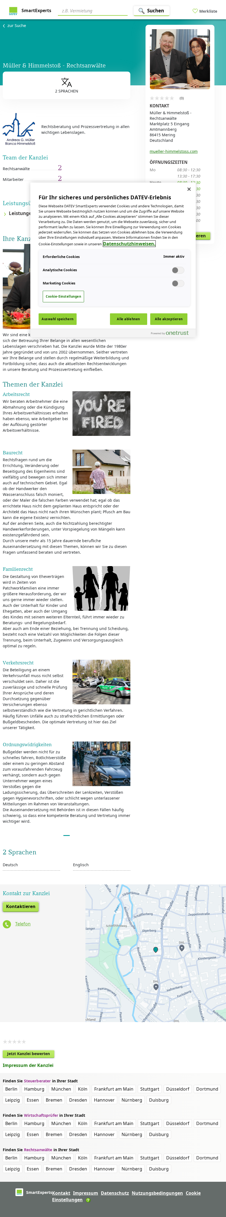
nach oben (212, 1177)
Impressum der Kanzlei (28, 1065)
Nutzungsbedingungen (157, 1193)
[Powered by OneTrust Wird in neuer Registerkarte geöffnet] (172, 333)
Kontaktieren (21, 906)
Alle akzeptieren (169, 319)
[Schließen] (189, 189)
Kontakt (61, 1193)
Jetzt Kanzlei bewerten (30, 1054)
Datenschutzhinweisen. (129, 244)
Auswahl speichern (58, 319)
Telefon (23, 924)
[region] (113, 260)
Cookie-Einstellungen (63, 296)
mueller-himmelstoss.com (174, 151)
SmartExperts (35, 10)
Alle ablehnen (128, 319)
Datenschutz (115, 1193)
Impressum (85, 1193)
